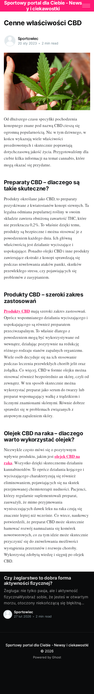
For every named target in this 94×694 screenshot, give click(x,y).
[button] (86, 6)
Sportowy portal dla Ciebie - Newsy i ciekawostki (47, 645)
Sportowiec (28, 38)
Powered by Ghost (47, 657)
